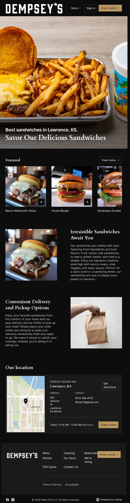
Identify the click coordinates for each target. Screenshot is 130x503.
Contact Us (71, 467)
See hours (87, 424)
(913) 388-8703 (84, 398)
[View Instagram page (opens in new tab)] (13, 500)
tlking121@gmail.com (87, 402)
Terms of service (52, 484)
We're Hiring (88, 459)
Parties (47, 458)
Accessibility (72, 484)
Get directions (109, 385)
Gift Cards (49, 467)
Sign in (91, 8)
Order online (108, 424)
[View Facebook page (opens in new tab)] (7, 500)
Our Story (70, 458)
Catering (69, 453)
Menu (46, 453)
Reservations (92, 453)
